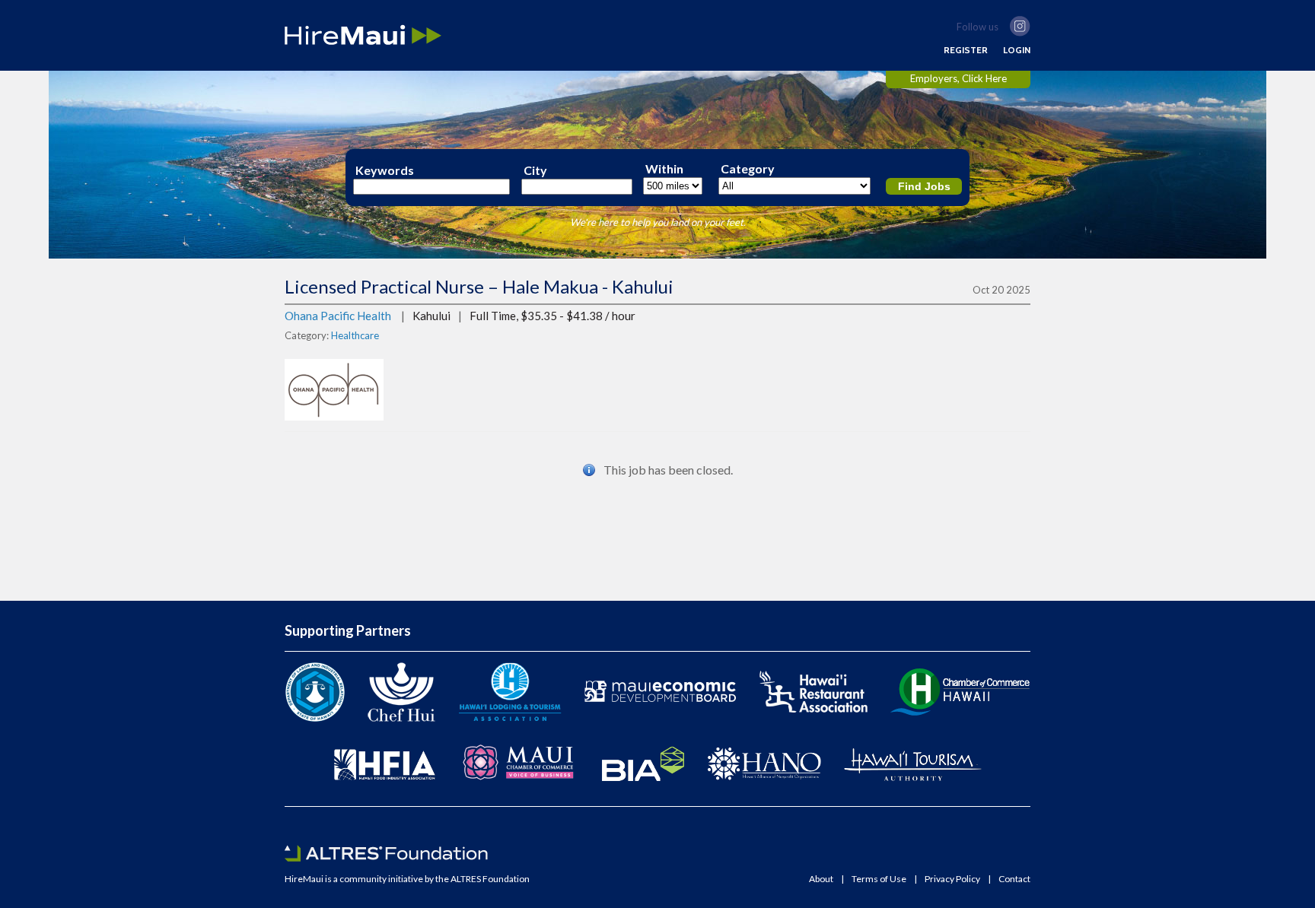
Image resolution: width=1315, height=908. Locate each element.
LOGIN (1016, 50)
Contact (1014, 879)
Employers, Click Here (958, 78)
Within (664, 169)
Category (748, 169)
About (821, 879)
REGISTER (966, 50)
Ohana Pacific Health (338, 315)
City (535, 170)
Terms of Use (879, 879)
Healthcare (355, 335)
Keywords (384, 170)
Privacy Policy (952, 879)
